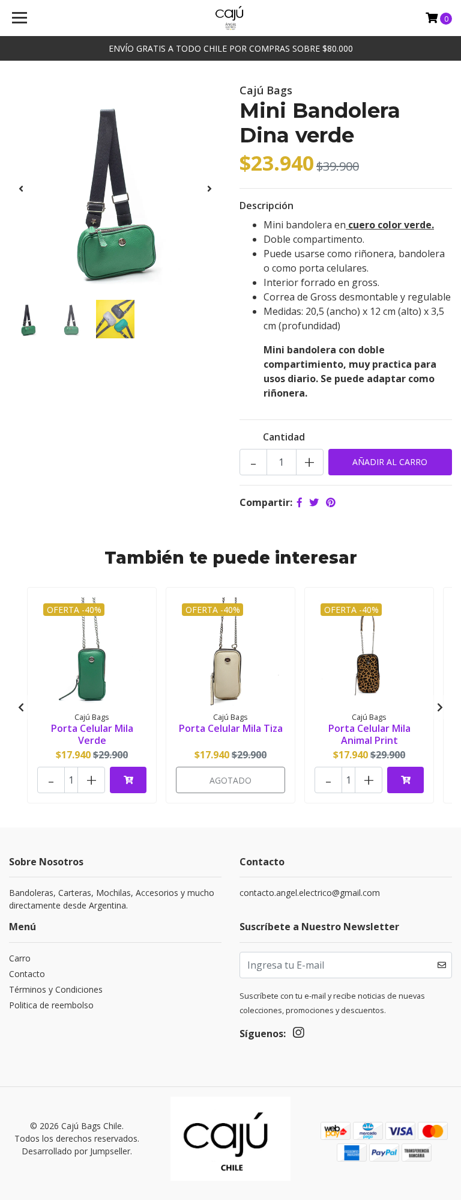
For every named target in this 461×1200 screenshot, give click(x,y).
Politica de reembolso (51, 1005)
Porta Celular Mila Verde (92, 734)
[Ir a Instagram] (298, 1034)
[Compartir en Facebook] (299, 502)
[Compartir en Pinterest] (331, 502)
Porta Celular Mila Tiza (231, 728)
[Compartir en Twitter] (314, 502)
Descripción (267, 205)
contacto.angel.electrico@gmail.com (310, 892)
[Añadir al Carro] (128, 780)
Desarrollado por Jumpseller (76, 1151)
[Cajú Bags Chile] (231, 18)
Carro (20, 958)
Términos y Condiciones (56, 989)
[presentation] (21, 189)
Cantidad (284, 436)
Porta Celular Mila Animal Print (369, 734)
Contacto (27, 973)
